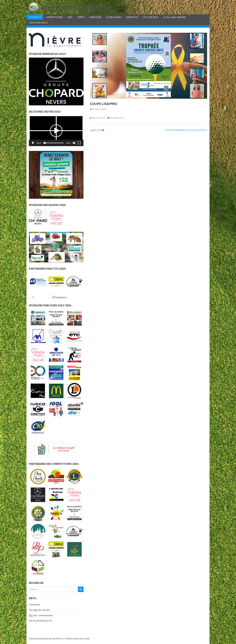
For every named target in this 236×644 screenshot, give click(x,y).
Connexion (34, 604)
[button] (56, 130)
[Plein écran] (79, 143)
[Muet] (74, 143)
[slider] (54, 143)
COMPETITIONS (54, 17)
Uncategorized (116, 117)
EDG (70, 17)
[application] (56, 130)
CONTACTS (132, 17)
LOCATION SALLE (38, 22)
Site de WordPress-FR (40, 620)
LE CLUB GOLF (150, 17)
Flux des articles (39, 609)
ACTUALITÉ (35, 17)
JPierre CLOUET (99, 117)
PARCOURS (95, 17)
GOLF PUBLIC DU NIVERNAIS (75, 8)
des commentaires (41, 615)
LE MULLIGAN (113, 17)
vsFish (86, 638)
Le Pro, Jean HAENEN (174, 17)
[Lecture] (33, 143)
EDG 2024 (97, 130)
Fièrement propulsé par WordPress (46, 638)
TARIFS (81, 17)
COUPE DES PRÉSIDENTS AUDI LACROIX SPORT (185, 130)
